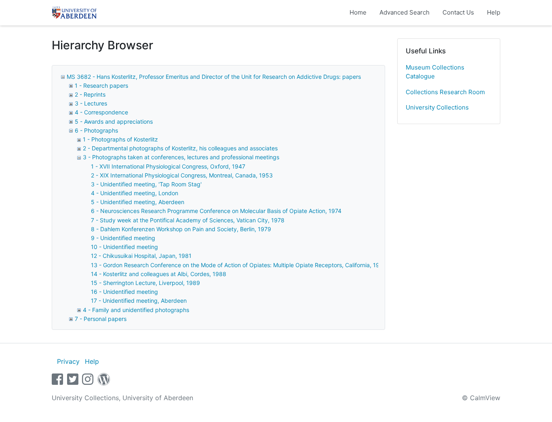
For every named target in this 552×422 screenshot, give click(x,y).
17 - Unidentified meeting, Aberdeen (139, 300)
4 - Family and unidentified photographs (136, 309)
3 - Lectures (91, 103)
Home (358, 12)
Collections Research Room (445, 92)
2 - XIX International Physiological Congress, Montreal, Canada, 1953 (182, 175)
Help (493, 12)
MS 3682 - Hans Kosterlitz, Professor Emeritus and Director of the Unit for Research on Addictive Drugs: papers (214, 76)
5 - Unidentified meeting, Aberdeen (137, 201)
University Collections (437, 107)
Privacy (68, 361)
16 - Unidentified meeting (124, 291)
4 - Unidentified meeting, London (134, 193)
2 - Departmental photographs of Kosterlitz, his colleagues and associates (180, 148)
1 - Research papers (101, 85)
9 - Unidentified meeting (123, 237)
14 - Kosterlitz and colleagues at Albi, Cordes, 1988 (158, 273)
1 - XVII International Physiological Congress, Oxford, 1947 (168, 166)
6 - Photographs (96, 130)
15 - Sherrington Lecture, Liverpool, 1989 (145, 282)
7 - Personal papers (100, 318)
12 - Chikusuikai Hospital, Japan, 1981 (141, 255)
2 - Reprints (90, 94)
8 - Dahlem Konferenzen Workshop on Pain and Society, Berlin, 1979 (181, 229)
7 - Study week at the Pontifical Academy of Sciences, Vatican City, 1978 (187, 220)
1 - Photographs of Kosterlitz (120, 139)
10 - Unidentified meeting (124, 246)
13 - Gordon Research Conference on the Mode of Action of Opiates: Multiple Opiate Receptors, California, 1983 (239, 265)
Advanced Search (404, 12)
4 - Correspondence (101, 112)
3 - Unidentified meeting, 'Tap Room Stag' (146, 184)
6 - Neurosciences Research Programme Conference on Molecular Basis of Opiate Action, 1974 (216, 210)
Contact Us (458, 12)
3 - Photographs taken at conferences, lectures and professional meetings (181, 157)
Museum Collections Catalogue (435, 71)
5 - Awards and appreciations (114, 121)
